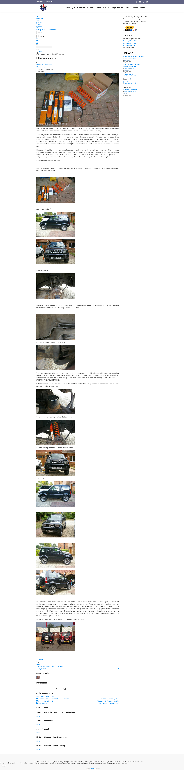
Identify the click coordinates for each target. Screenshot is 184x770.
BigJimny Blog (118, 8)
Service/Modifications (44, 65)
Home (68, 8)
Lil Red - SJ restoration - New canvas (51, 737)
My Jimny (133, 68)
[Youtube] (140, 2)
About (143, 8)
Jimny (38, 664)
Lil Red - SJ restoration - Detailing (50, 745)
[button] (77, 28)
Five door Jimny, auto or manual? (135, 56)
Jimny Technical (134, 76)
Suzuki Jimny (127, 58)
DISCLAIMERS (79, 761)
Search (41, 36)
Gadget (125, 93)
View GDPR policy (92, 769)
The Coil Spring (127, 78)
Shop (128, 8)
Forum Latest (95, 8)
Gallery (106, 8)
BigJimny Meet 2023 (130, 43)
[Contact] (147, 2)
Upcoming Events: (129, 48)
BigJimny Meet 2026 (130, 45)
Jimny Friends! (42, 729)
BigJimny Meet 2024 (130, 41)
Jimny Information (80, 8)
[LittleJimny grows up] (77, 100)
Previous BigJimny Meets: (132, 39)
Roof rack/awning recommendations (136, 82)
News (38, 716)
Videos (135, 8)
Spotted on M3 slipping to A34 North (50, 666)
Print (40, 52)
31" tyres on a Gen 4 (131, 90)
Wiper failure (129, 74)
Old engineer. (127, 60)
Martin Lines (41, 67)
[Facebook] (136, 2)
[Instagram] (143, 2)
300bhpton (126, 70)
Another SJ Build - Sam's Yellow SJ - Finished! (55, 712)
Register (39, 2)
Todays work (41, 669)
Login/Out (49, 2)
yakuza (125, 85)
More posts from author (45, 696)
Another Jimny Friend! (45, 720)
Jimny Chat (133, 58)
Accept (3, 766)
